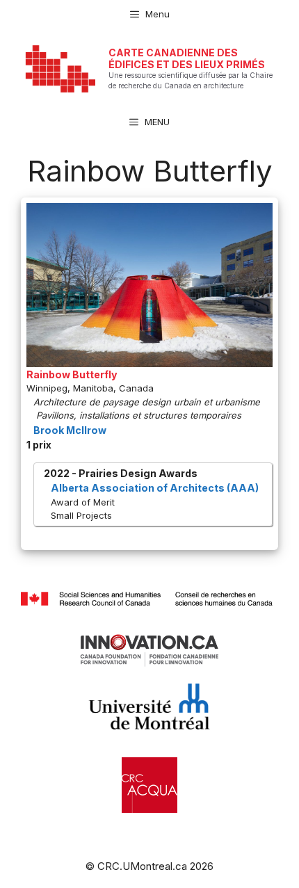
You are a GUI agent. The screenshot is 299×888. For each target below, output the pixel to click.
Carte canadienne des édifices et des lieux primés (186, 58)
